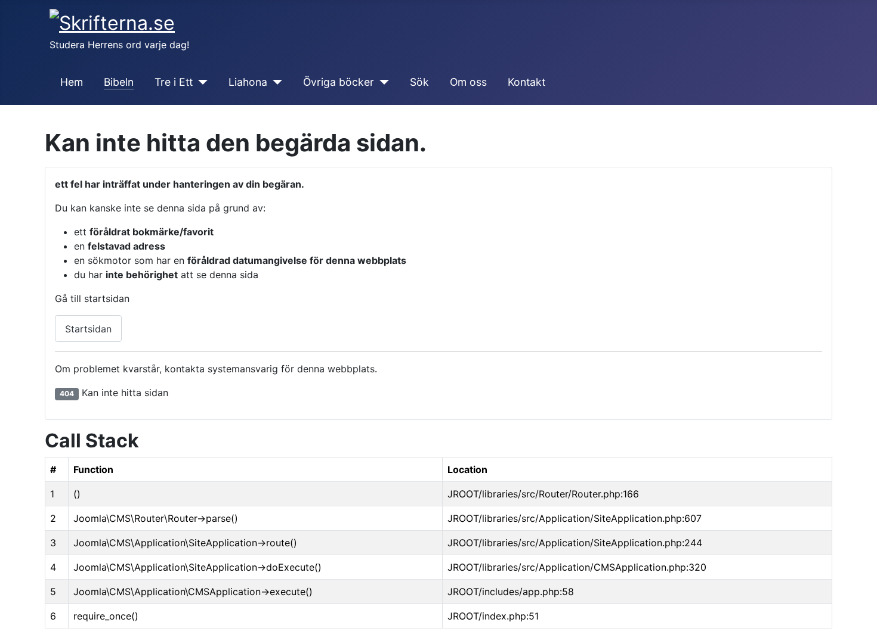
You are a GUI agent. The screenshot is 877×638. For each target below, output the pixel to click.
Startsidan (88, 329)
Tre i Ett (174, 82)
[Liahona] (274, 82)
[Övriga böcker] (381, 82)
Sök (419, 82)
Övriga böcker (338, 82)
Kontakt (526, 82)
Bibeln (119, 82)
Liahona (247, 82)
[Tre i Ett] (200, 82)
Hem (71, 82)
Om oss (468, 82)
